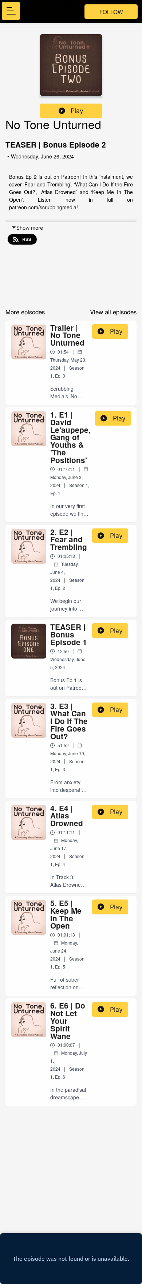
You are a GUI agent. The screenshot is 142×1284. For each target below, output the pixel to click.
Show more (29, 228)
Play (77, 110)
